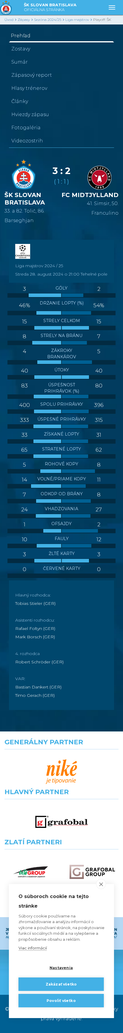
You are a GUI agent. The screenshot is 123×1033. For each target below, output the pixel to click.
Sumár (19, 62)
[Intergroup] (30, 871)
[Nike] (61, 771)
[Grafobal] (61, 821)
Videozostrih (27, 141)
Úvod (8, 19)
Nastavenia (61, 968)
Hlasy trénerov (29, 88)
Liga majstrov (77, 19)
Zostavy (20, 49)
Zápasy (24, 19)
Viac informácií (33, 948)
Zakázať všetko (61, 984)
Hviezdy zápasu (30, 114)
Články (19, 101)
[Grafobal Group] (92, 871)
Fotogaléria (26, 127)
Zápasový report (31, 75)
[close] (101, 884)
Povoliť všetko (61, 1000)
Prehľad (20, 36)
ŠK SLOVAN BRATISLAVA (50, 7)
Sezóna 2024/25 (47, 19)
